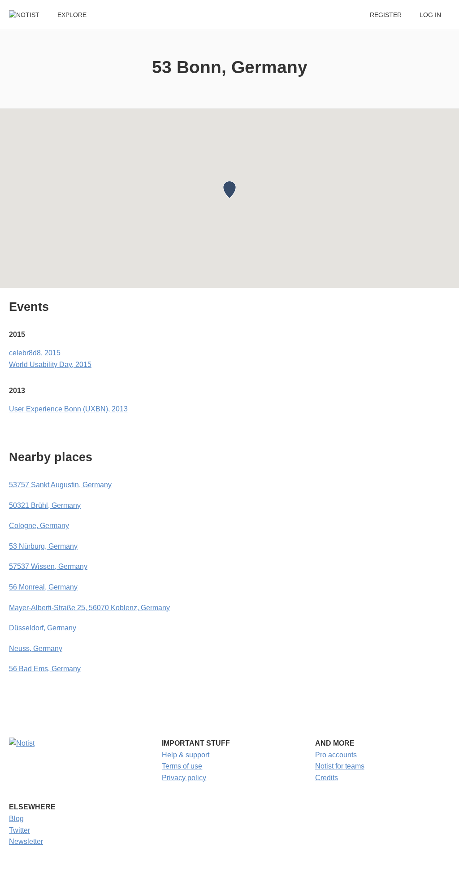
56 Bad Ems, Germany (45, 669)
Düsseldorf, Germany (42, 628)
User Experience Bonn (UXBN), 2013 (68, 409)
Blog (16, 818)
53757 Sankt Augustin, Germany (60, 485)
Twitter (19, 830)
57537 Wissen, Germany (48, 566)
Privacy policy (184, 778)
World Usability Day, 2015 (50, 364)
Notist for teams (339, 766)
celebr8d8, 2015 (35, 353)
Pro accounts (336, 755)
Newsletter (26, 841)
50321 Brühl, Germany (45, 505)
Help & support (185, 755)
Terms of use (182, 766)
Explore (72, 15)
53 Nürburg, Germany (43, 546)
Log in (430, 15)
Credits (326, 778)
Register (386, 15)
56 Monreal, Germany (43, 587)
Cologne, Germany (39, 525)
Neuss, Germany (35, 648)
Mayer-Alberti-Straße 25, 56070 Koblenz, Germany (89, 608)
